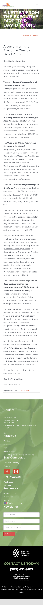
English (10, 503)
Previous (27, 36)
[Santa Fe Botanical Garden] (8, 4)
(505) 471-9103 (21, 569)
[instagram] (16, 471)
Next (35, 36)
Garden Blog (24, 390)
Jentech (21, 592)
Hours (5, 433)
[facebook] (7, 471)
